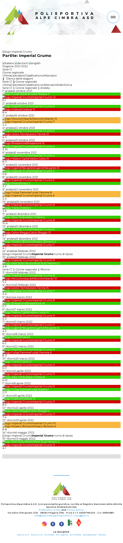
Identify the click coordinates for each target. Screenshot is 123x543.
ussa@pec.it (81, 515)
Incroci (40, 75)
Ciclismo (49, 535)
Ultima (6, 75)
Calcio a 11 (23, 535)
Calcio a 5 (37, 535)
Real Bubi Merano (45, 263)
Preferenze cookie (50, 510)
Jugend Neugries (45, 168)
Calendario (18, 75)
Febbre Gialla (37, 158)
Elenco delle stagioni (19, 78)
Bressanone (33, 143)
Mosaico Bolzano (43, 241)
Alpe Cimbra (34, 217)
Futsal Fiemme (39, 192)
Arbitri (61, 84)
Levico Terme (37, 134)
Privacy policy (75, 510)
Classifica (30, 75)
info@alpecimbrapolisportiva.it (53, 515)
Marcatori (51, 75)
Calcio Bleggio (38, 232)
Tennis (102, 535)
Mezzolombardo (43, 118)
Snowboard (90, 535)
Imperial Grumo (42, 97)
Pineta (24, 183)
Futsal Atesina (38, 94)
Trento (24, 207)
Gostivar (27, 109)
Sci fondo (75, 535)
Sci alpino (62, 535)
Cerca (68, 84)
